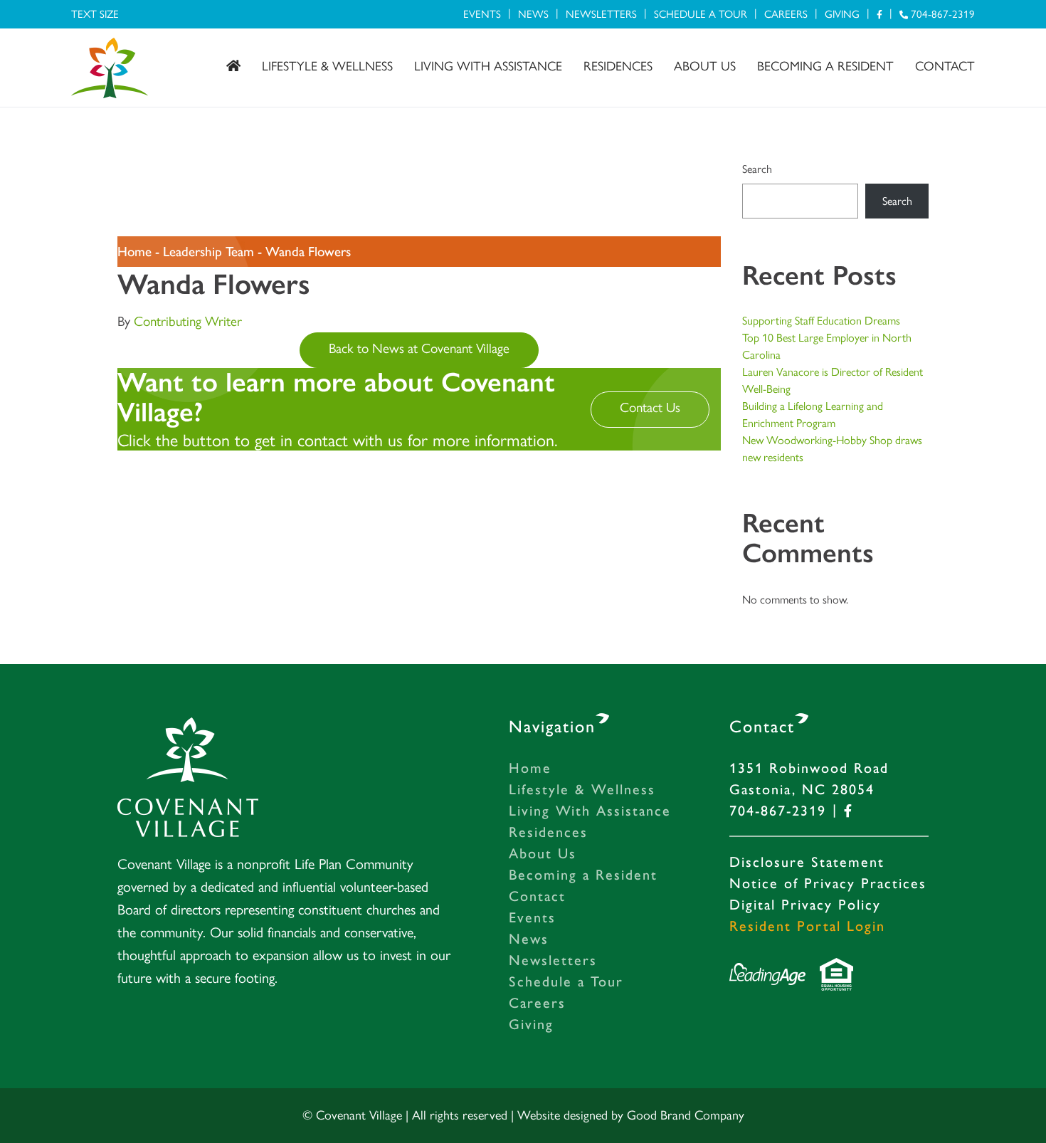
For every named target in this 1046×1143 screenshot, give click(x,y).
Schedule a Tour (700, 14)
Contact (945, 66)
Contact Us (650, 407)
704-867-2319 (941, 14)
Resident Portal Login (807, 925)
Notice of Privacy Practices (827, 883)
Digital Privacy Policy (805, 904)
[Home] (233, 66)
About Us (705, 66)
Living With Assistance (488, 66)
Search (757, 169)
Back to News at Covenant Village (419, 348)
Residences (618, 66)
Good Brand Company (685, 1115)
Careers (786, 14)
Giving (842, 14)
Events (482, 14)
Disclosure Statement (806, 861)
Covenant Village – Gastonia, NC (109, 68)
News (533, 14)
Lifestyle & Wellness (327, 66)
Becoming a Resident (825, 66)
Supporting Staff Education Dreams (821, 320)
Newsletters (601, 14)
